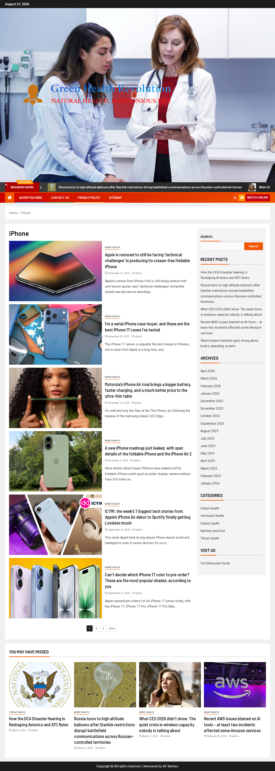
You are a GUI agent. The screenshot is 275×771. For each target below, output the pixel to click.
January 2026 (210, 393)
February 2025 (211, 476)
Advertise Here (30, 197)
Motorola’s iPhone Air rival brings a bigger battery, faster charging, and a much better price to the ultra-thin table (148, 390)
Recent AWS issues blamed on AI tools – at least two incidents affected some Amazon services (231, 327)
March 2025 (209, 468)
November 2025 (212, 408)
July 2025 (207, 438)
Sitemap (115, 197)
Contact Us (60, 197)
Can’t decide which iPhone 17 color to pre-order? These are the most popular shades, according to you (148, 580)
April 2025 (208, 461)
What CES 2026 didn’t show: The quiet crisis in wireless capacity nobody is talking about (167, 724)
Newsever (150, 766)
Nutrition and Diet (213, 531)
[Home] (9, 198)
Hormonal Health (212, 516)
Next (112, 628)
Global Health (210, 508)
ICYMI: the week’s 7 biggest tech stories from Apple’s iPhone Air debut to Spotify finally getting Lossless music (147, 517)
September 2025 (212, 423)
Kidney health (112, 247)
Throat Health (210, 538)
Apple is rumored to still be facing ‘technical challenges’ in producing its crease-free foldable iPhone (147, 260)
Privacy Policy (89, 197)
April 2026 (208, 371)
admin (138, 273)
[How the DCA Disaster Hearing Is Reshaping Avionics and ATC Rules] (40, 684)
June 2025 (208, 446)
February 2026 (211, 386)
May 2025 (208, 453)
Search (206, 236)
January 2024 (210, 483)
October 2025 (210, 416)
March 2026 (209, 378)
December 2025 (212, 401)
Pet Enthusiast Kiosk (215, 563)
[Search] (235, 198)
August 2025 (209, 431)
